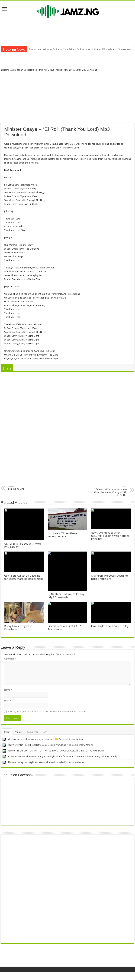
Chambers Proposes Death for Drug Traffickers (109, 577)
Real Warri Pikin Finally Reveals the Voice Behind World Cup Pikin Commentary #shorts (50, 745)
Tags (44, 732)
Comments (32, 732)
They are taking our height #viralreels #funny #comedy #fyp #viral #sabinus (46, 762)
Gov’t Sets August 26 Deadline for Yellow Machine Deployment (23, 577)
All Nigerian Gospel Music (24, 70)
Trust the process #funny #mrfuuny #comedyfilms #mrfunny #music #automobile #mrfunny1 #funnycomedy (80, 49)
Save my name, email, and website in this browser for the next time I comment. (47, 711)
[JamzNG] (68, 10)
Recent (7, 732)
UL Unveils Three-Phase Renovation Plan (62, 535)
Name (8, 690)
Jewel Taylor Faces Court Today (109, 626)
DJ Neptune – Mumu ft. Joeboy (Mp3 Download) (66, 596)
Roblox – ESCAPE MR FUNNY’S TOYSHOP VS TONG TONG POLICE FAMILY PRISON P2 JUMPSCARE (56, 750)
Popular (18, 732)
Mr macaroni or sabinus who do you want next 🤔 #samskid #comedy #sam (46, 739)
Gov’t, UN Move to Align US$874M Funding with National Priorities (110, 536)
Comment (10, 659)
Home (6, 70)
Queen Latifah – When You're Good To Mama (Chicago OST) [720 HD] (110, 491)
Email (7, 700)
